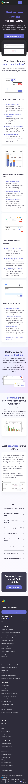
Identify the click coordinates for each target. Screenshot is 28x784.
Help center (4, 682)
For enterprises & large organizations (10, 664)
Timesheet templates (6, 746)
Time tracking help (6, 736)
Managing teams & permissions (9, 693)
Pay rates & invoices (6, 701)
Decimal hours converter (7, 765)
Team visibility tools (6, 698)
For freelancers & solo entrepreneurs (10, 678)
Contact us (4, 725)
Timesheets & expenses (7, 640)
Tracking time (4, 688)
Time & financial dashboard (8, 651)
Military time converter (6, 759)
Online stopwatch (5, 757)
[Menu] (25, 3)
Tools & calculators (7, 741)
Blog (2, 728)
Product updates (5, 731)
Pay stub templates (6, 762)
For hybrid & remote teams (7, 673)
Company (4, 720)
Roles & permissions (6, 648)
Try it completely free (14, 612)
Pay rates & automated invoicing (9, 637)
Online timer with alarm (6, 754)
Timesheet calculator (6, 770)
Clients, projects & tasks (7, 654)
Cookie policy (3, 780)
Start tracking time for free (14, 36)
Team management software (8, 646)
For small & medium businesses (9, 667)
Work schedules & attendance (8, 696)
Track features (5, 627)
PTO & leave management (7, 643)
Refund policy (17, 780)
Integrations (4, 656)
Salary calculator (5, 768)
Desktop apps (4, 690)
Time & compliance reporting (8, 635)
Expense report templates (7, 749)
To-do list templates (6, 743)
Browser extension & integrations (9, 712)
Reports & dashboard (6, 709)
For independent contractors (8, 675)
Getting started (5, 685)
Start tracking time (14, 587)
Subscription (4, 715)
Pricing (3, 734)
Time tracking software (7, 629)
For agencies (4, 670)
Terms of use (12, 780)
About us (3, 723)
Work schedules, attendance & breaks (10, 632)
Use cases (4, 662)
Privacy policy (7, 780)
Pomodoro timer (5, 751)
